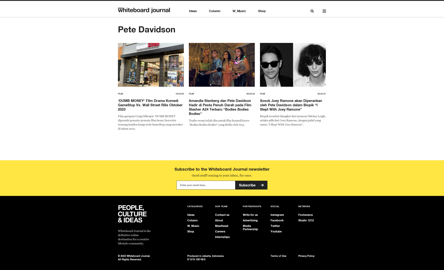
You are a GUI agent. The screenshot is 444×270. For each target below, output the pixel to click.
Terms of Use (278, 255)
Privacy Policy (306, 255)
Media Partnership (250, 227)
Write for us (250, 215)
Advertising (250, 220)
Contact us (222, 215)
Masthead (221, 226)
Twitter (275, 226)
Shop (262, 11)
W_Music (239, 11)
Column (214, 11)
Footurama (305, 215)
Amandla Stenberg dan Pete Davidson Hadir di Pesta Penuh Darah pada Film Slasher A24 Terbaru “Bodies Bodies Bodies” (220, 107)
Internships (222, 237)
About (219, 220)
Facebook (277, 220)
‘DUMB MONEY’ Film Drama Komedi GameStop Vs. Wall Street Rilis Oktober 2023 (150, 104)
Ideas (193, 11)
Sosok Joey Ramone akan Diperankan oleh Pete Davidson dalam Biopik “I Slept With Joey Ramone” (291, 104)
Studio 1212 (306, 220)
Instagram (277, 215)
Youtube (276, 231)
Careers (220, 231)
